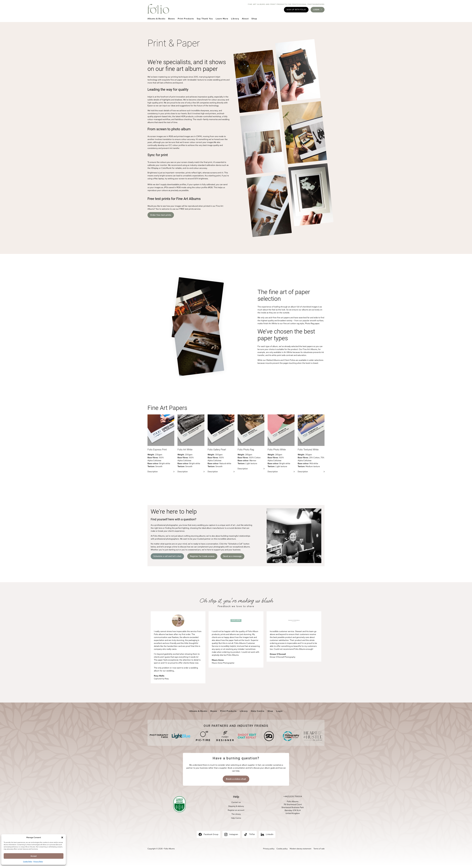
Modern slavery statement (300, 848)
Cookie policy (282, 848)
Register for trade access (202, 556)
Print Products (186, 18)
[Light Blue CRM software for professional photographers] (181, 736)
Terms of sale (318, 848)
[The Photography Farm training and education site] (159, 736)
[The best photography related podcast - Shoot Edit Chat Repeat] (247, 736)
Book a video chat (236, 779)
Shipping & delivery (236, 806)
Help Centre (257, 711)
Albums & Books (156, 18)
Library (235, 18)
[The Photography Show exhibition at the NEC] (291, 736)
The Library (236, 814)
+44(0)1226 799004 (292, 796)
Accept (33, 856)
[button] (62, 837)
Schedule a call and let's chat (167, 556)
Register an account (236, 810)
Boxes (171, 18)
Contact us (236, 802)
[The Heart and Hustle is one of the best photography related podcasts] (313, 736)
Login (279, 711)
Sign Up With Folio (296, 9)
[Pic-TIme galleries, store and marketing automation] (203, 736)
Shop (254, 18)
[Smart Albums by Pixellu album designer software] (269, 736)
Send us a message (232, 556)
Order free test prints (160, 215)
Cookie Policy (27, 862)
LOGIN (316, 9)
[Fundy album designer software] (225, 736)
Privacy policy (268, 848)
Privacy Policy (38, 862)
